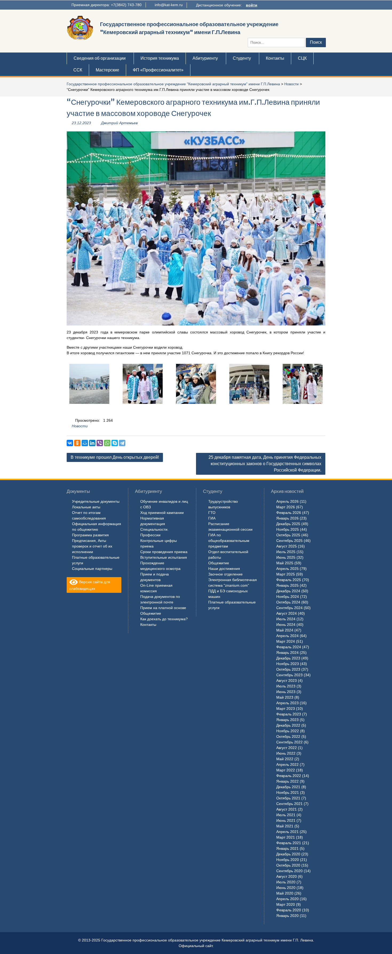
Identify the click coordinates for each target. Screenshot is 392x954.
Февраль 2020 (288, 910)
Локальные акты (86, 507)
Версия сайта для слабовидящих (89, 585)
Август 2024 (286, 613)
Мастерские (107, 70)
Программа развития (90, 535)
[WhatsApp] (107, 443)
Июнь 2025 (285, 557)
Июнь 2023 (285, 692)
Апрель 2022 (287, 764)
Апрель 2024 (287, 636)
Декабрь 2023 (288, 658)
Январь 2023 (287, 720)
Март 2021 (285, 837)
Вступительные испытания (163, 557)
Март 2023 (285, 708)
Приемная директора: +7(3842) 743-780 (106, 5)
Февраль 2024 (288, 647)
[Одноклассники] (77, 443)
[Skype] (114, 443)
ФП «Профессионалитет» (158, 70)
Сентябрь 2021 (289, 804)
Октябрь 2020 (288, 865)
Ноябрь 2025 (287, 529)
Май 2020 (284, 893)
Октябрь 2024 (288, 602)
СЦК (302, 58)
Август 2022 (286, 748)
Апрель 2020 (287, 899)
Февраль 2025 (288, 580)
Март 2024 (285, 641)
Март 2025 (285, 574)
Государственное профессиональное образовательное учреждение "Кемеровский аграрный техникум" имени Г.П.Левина (173, 84)
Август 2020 (286, 876)
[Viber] (100, 443)
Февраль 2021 (288, 843)
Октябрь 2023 (288, 669)
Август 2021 (286, 809)
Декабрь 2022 (288, 725)
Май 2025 (284, 563)
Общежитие (150, 613)
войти (251, 5)
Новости (291, 84)
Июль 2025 (285, 552)
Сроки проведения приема (163, 552)
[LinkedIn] (92, 443)
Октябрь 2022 (288, 736)
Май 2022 (284, 759)
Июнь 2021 (285, 820)
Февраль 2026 (288, 512)
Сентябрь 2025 (289, 540)
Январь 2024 (287, 652)
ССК (77, 70)
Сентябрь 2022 (289, 742)
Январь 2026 (287, 518)
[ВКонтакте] (70, 443)
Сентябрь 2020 (289, 871)
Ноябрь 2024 (287, 596)
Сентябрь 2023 (289, 675)
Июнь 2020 (285, 887)
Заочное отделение (225, 574)
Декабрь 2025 (288, 524)
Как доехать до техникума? (164, 619)
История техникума (160, 58)
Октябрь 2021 (288, 798)
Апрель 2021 (287, 832)
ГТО (211, 512)
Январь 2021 (287, 848)
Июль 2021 (285, 815)
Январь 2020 (287, 915)
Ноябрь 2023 (287, 664)
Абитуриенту (205, 58)
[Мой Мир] (85, 443)
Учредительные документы (95, 501)
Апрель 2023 (287, 703)
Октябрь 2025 (288, 535)
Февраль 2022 (288, 776)
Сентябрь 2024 (289, 608)
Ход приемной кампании (162, 512)
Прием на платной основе (163, 608)
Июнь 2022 (285, 753)
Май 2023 (284, 697)
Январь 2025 (287, 585)
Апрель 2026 (287, 501)
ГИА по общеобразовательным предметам (228, 540)
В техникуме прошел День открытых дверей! (115, 457)
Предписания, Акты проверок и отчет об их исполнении (92, 546)
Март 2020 (285, 904)
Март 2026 (285, 507)
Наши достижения (224, 568)
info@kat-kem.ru (169, 5)
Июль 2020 (285, 882)
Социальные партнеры (92, 568)
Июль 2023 (285, 686)
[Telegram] (122, 443)
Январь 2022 (287, 781)
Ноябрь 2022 (287, 731)
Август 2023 (286, 680)
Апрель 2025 (287, 568)
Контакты (275, 58)
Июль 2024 (285, 619)
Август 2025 (286, 546)
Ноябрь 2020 (287, 860)
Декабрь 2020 (288, 854)
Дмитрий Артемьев (119, 123)
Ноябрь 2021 (287, 792)
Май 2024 (284, 630)
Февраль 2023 (288, 714)
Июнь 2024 (285, 624)
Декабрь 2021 (288, 787)
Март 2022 (285, 770)
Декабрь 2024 (288, 591)
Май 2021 (284, 826)
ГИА (211, 518)
